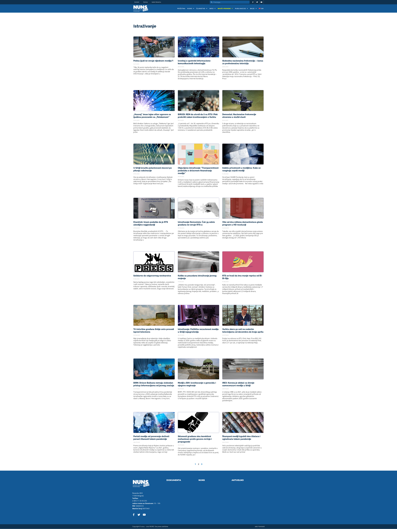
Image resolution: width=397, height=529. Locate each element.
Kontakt (136, 2)
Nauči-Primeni (224, 8)
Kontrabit (261, 526)
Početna (181, 8)
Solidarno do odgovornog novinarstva (152, 275)
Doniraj (145, 2)
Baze (252, 8)
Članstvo (200, 8)
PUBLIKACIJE (240, 8)
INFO (211, 8)
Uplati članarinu (156, 2)
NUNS (189, 8)
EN (262, 8)
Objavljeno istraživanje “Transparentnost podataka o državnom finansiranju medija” (198, 171)
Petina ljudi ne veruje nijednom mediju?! (153, 61)
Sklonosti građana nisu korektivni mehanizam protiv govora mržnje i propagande (195, 439)
